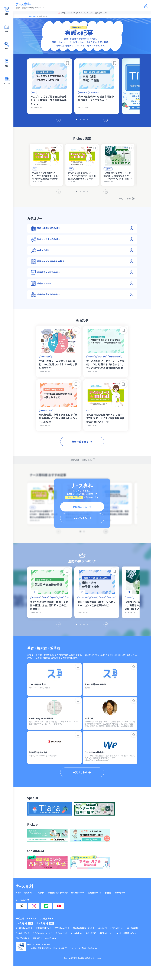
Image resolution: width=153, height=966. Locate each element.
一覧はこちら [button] (80, 772)
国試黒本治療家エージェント (83, 928)
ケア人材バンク (62, 933)
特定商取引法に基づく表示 (58, 893)
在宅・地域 (102, 356)
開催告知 (91, 356)
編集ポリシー (29, 893)
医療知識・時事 (46, 410)
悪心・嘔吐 (36, 597)
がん (33, 92)
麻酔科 (53, 597)
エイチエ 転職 (132, 928)
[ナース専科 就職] (45, 923)
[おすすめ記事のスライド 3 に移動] (84, 119)
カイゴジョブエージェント (42, 933)
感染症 (94, 597)
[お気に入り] (78, 666)
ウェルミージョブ (22, 933)
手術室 (45, 597)
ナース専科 (31, 16)
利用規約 (41, 893)
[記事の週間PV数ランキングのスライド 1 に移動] (76, 624)
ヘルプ (18, 893)
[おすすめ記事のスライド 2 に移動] (80, 119)
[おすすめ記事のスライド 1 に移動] (76, 119)
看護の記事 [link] (42, 16)
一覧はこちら (124, 198)
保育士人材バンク (106, 933)
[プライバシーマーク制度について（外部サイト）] (21, 946)
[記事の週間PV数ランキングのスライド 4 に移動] (87, 624)
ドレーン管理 (83, 597)
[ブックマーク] (67, 63)
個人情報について (77, 893)
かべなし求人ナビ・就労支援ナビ (83, 933)
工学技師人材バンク (62, 928)
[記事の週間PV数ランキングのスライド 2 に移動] (80, 624)
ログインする (80, 518)
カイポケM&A (50, 938)
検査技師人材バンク (43, 928)
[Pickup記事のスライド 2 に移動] (80, 191)
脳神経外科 (95, 92)
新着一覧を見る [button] (80, 441)
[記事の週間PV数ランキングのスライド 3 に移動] (84, 624)
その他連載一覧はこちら (80, 459)
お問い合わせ (120, 893)
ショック (111, 597)
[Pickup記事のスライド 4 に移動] (87, 191)
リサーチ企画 (45, 356)
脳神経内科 (83, 92)
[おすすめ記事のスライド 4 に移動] (87, 119)
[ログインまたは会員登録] (145, 5)
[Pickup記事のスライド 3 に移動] (84, 191)
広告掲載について (94, 893)
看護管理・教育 (115, 356)
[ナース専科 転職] (24, 923)
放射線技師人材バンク (24, 928)
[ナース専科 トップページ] (24, 886)
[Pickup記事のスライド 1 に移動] (76, 191)
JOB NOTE (102, 928)
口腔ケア (108, 168)
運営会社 (108, 893)
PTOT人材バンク (117, 928)
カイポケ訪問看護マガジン (126, 933)
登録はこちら (80, 506)
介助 (61, 597)
